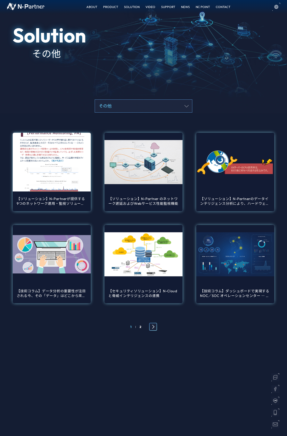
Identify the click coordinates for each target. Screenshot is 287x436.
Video (150, 7)
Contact (223, 7)
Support (168, 7)
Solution (132, 7)
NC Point (203, 7)
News (185, 7)
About (91, 7)
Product (110, 7)
